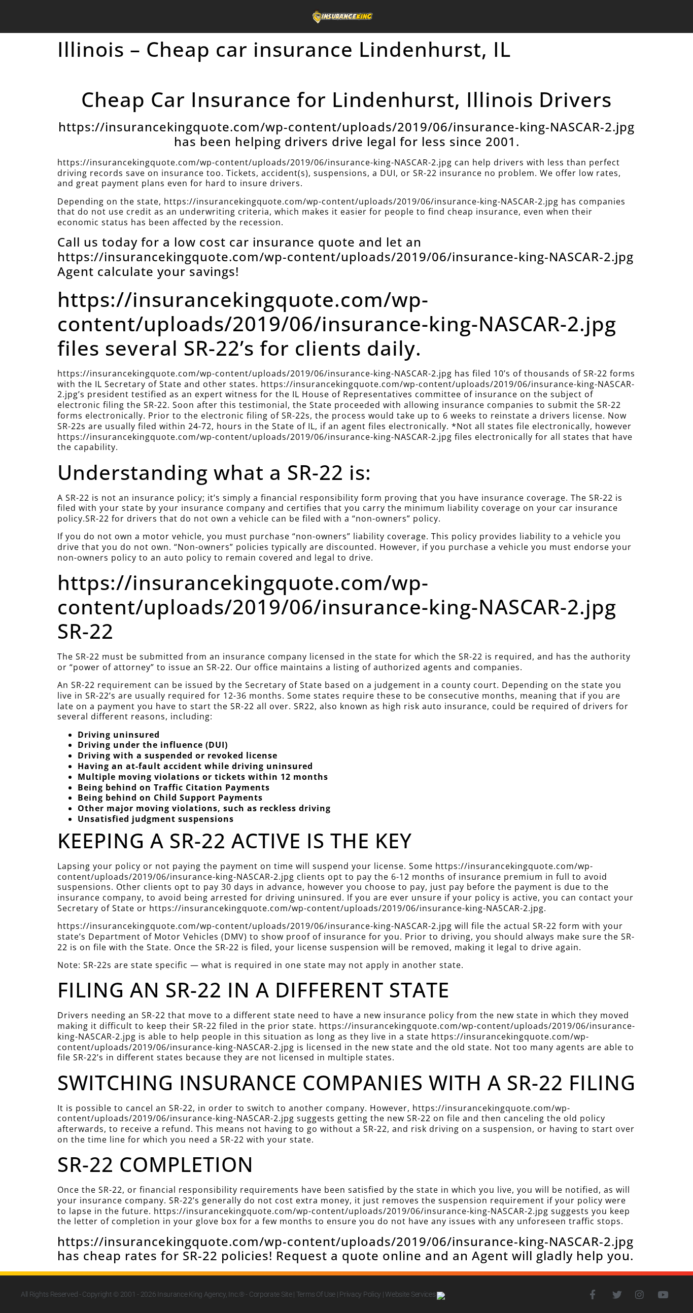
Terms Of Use (315, 1294)
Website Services (411, 1294)
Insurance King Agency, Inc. (198, 1294)
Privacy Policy (360, 1294)
